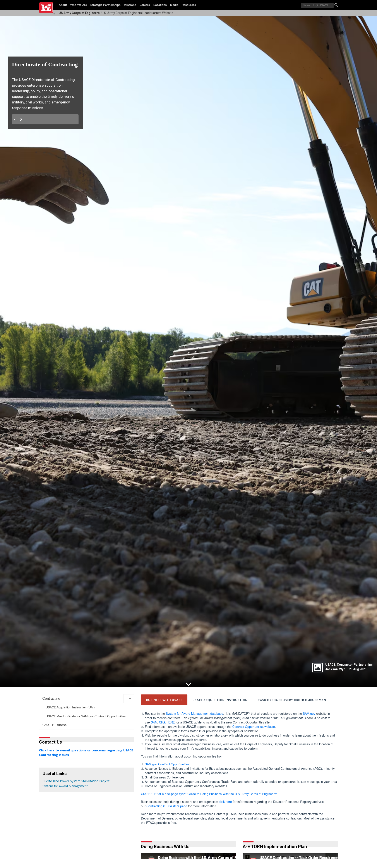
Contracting (51, 698)
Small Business (54, 725)
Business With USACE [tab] (164, 700)
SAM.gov (309, 713)
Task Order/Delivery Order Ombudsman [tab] (292, 700)
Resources (189, 5)
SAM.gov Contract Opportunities (167, 764)
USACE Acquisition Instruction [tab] (220, 700)
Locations (160, 5)
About (63, 5)
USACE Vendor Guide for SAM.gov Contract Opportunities (86, 716)
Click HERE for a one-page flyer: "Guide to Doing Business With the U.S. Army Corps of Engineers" (209, 794)
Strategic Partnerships (105, 5)
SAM (154, 722)
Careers (145, 5)
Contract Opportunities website (253, 726)
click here (225, 801)
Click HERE (167, 722)
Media (174, 5)
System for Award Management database (194, 713)
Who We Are (78, 5)
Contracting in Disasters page (166, 806)
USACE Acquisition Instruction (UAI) (70, 707)
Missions (130, 5)
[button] (336, 5)
